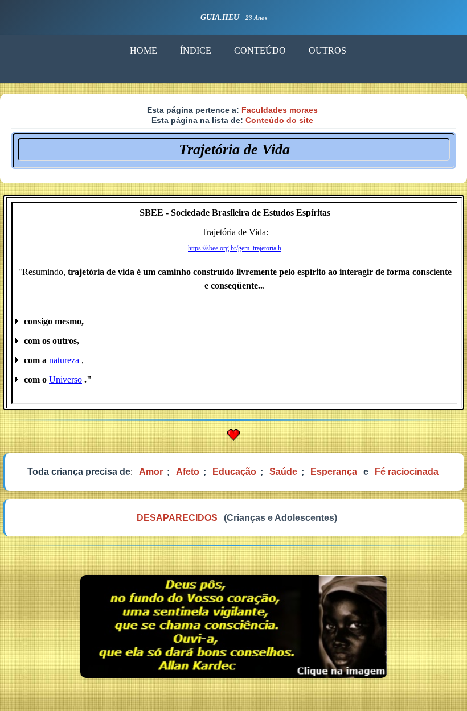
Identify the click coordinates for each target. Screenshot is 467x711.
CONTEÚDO (260, 50)
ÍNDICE (195, 50)
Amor (151, 471)
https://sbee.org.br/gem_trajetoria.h (234, 248)
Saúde (283, 471)
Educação (234, 471)
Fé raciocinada (407, 471)
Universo (65, 379)
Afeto (187, 471)
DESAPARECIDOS (177, 518)
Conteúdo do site (279, 120)
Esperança (333, 471)
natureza (64, 360)
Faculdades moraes (279, 109)
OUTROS (327, 50)
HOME (143, 50)
